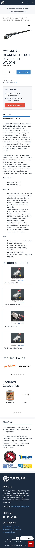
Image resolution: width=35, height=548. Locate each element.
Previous (1, 367)
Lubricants (10, 403)
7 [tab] (22, 374)
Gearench (14, 82)
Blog (8, 539)
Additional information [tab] (11, 118)
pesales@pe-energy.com (20, 506)
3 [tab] (15, 374)
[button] (27, 2)
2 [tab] (13, 374)
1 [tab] (11, 374)
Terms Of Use (9, 542)
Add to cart (23, 72)
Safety (25, 403)
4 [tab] (17, 374)
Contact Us (19, 542)
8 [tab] (24, 374)
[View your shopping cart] (22, 2)
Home (5, 18)
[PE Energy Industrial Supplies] (2, 2)
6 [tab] (20, 374)
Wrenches (16, 18)
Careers (14, 539)
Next (34, 367)
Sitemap (27, 542)
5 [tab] (18, 374)
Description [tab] (7, 114)
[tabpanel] (10, 366)
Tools (9, 18)
